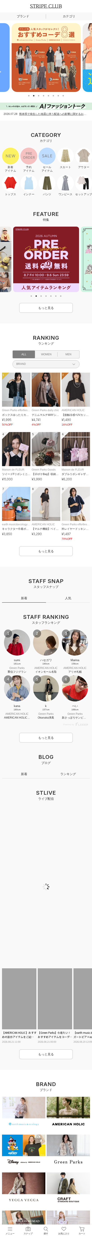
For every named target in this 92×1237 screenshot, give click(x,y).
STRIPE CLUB (46, 6)
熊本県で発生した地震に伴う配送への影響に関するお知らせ (53, 114)
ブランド (23, 16)
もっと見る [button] (46, 308)
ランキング (68, 779)
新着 (24, 598)
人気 (68, 598)
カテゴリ (69, 16)
